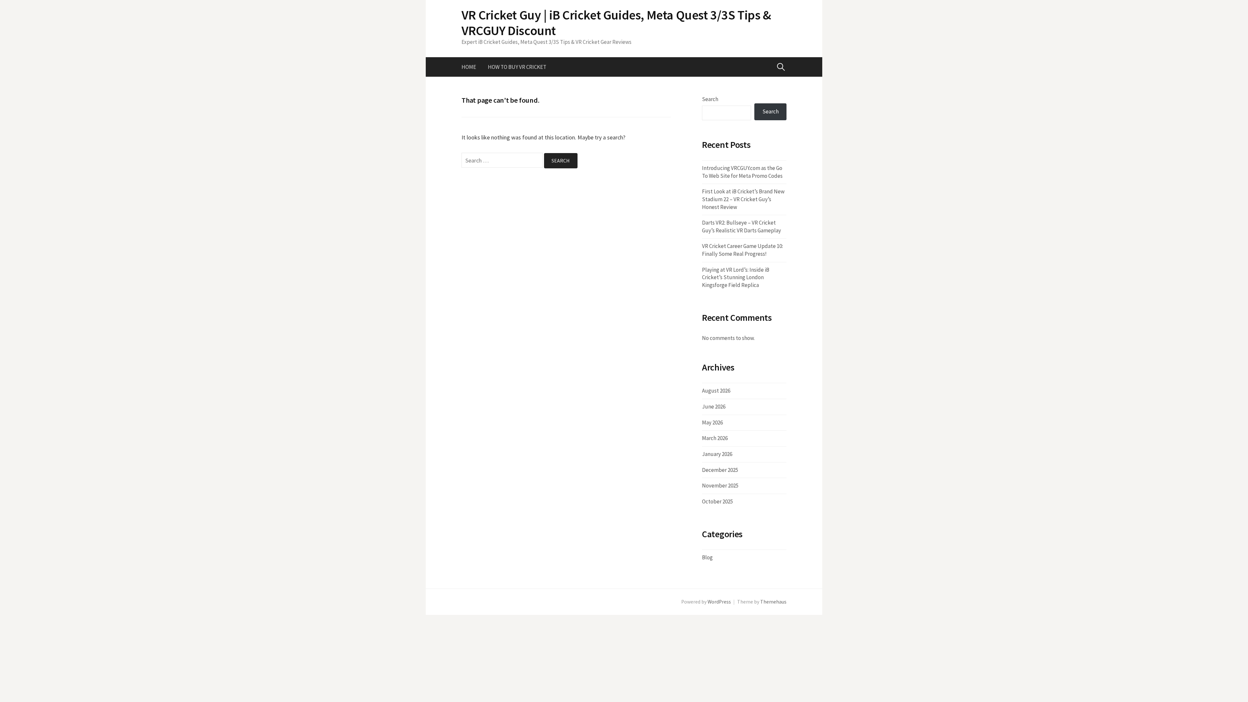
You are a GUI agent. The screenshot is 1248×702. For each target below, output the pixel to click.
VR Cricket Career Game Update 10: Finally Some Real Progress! (742, 249)
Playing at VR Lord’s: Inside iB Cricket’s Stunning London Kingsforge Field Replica (735, 277)
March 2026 (715, 438)
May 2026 (712, 422)
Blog (707, 557)
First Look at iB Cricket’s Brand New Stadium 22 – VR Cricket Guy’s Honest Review (743, 199)
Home (469, 67)
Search (710, 99)
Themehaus (773, 602)
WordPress (719, 602)
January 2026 (717, 454)
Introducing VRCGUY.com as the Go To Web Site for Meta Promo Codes (742, 171)
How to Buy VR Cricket (517, 67)
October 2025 (717, 501)
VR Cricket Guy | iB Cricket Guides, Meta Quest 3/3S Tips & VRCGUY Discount (616, 23)
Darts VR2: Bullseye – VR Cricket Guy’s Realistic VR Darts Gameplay (741, 226)
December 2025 (720, 470)
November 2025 (720, 485)
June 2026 (713, 406)
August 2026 (716, 390)
